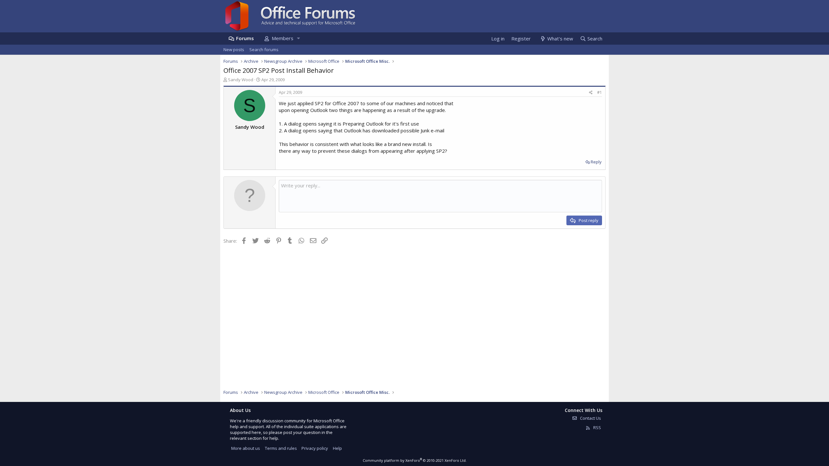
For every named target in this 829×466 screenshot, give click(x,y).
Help (337, 448)
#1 (599, 92)
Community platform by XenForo (415, 460)
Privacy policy (314, 448)
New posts (233, 49)
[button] (298, 38)
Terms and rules (281, 448)
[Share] (591, 92)
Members (282, 38)
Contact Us (590, 418)
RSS (596, 427)
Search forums (263, 49)
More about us (245, 448)
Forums (245, 38)
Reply (596, 162)
